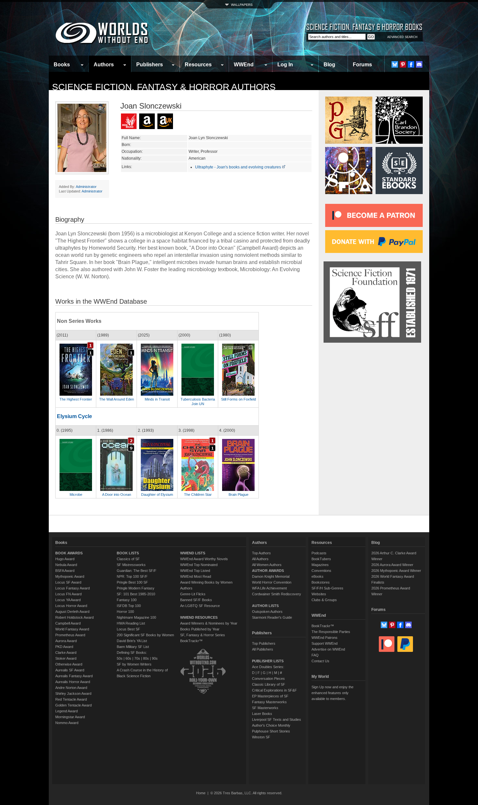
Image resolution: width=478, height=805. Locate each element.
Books (62, 64)
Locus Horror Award (71, 606)
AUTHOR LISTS (265, 606)
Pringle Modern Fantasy (135, 588)
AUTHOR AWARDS (268, 571)
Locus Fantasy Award (72, 588)
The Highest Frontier (76, 399)
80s (146, 658)
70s (137, 658)
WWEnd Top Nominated (199, 565)
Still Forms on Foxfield (238, 399)
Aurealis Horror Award (72, 682)
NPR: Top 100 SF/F (132, 576)
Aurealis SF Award (69, 670)
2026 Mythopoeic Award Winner (396, 571)
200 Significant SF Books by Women (145, 635)
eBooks (318, 576)
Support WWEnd (325, 643)
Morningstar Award (70, 717)
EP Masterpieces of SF (270, 696)
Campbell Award (68, 623)
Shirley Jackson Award (73, 693)
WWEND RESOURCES (199, 617)
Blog (329, 64)
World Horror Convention (271, 582)
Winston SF (261, 737)
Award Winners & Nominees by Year (208, 623)
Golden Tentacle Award (73, 705)
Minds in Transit (157, 399)
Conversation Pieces (268, 678)
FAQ (315, 655)
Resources (198, 64)
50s (120, 658)
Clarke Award (65, 652)
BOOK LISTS (128, 553)
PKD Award (64, 647)
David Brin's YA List (132, 641)
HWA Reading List (131, 623)
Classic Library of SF (268, 684)
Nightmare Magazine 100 (136, 617)
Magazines (320, 565)
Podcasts (319, 553)
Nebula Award (66, 565)
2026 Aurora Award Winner (392, 565)
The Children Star (198, 494)
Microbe (76, 494)
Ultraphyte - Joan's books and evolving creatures (238, 167)
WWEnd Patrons (325, 638)
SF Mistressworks (131, 565)
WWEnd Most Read (195, 576)
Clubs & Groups (324, 600)
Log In (285, 64)
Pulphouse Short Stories (271, 731)
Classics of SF (128, 559)
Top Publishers (263, 643)
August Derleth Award (72, 612)
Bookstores (321, 582)
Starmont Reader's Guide (272, 617)
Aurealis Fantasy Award (74, 676)
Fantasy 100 (127, 600)
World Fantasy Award (72, 629)
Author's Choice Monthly (271, 725)
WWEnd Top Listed (195, 571)
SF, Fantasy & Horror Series (202, 635)
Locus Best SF (128, 629)
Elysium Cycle (74, 416)
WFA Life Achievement (269, 588)
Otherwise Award (68, 664)
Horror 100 (125, 612)
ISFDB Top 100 (129, 606)
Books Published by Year (199, 629)
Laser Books (262, 714)
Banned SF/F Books (196, 600)
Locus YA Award (68, 600)
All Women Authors (267, 565)
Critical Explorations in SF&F (274, 690)
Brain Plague (238, 494)
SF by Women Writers (134, 664)
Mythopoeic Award (69, 576)
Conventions (321, 571)
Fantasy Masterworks (269, 702)
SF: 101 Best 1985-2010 (136, 594)
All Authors (260, 559)
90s (155, 658)
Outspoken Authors (267, 612)
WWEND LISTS (192, 553)
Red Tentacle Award (71, 699)
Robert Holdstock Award (74, 617)
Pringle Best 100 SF (132, 582)
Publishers (149, 64)
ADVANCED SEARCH (402, 37)
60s (128, 658)
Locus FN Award (68, 594)
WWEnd (244, 64)
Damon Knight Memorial (270, 576)
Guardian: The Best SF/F (136, 571)
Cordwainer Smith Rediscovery (276, 594)
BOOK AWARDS (69, 553)
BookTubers (321, 559)
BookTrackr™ (191, 641)
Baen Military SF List (133, 647)
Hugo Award (64, 559)
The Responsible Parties (331, 632)
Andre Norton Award (71, 688)
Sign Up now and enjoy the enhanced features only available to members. (332, 693)
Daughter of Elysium (157, 494)
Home (201, 793)
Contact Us (320, 661)
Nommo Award (66, 723)
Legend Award (66, 711)
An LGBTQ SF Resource (200, 606)
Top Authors (261, 553)
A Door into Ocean (116, 494)
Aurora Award (66, 641)
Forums (362, 64)
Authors (104, 64)
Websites (319, 594)
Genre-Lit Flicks (193, 594)
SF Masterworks (265, 708)
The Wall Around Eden (116, 399)
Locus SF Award (68, 582)
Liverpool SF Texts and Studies (276, 719)
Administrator (86, 187)
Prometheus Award (70, 635)
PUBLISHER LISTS (268, 661)
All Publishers (262, 649)
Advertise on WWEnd (328, 649)
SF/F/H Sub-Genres (327, 588)
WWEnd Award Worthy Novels (204, 559)
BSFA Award (64, 571)
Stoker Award (65, 658)
